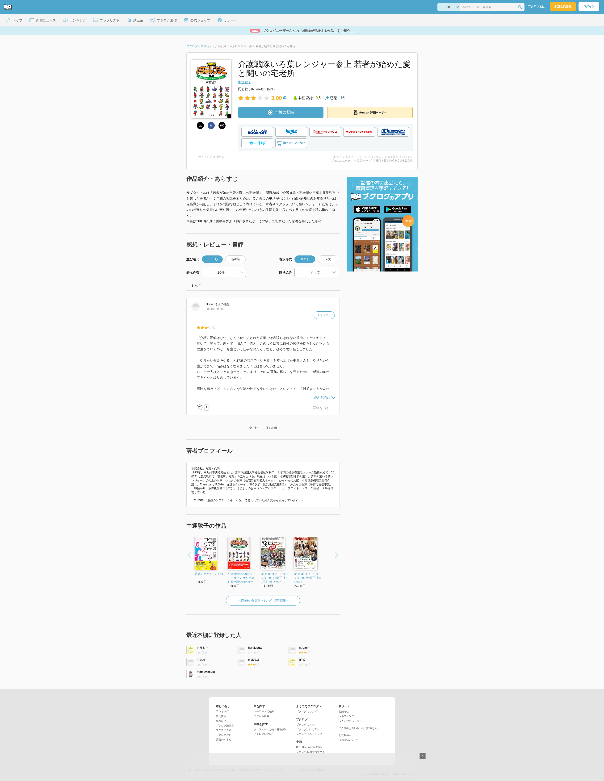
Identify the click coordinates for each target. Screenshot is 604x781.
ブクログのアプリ (306, 724)
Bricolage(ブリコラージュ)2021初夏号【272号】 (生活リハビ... (275, 578)
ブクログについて (306, 711)
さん (213, 304)
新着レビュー (223, 720)
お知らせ (344, 711)
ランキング (222, 711)
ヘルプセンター (348, 716)
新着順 (235, 259)
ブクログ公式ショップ (309, 733)
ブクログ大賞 (223, 730)
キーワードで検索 (264, 711)
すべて (196, 286)
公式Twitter (345, 735)
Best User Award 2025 (309, 747)
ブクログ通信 (223, 734)
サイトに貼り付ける (211, 157)
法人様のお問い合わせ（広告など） (359, 728)
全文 (328, 259)
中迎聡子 (244, 82)
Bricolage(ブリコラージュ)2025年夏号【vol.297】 (308, 578)
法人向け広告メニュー (352, 720)
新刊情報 (221, 716)
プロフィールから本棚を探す (270, 729)
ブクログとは (536, 6)
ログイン (589, 6)
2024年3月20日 (216, 309)
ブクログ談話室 (225, 725)
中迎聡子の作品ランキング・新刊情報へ (263, 600)
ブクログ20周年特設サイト (311, 751)
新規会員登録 (562, 6)
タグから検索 (261, 716)
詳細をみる (321, 408)
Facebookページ (348, 740)
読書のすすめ (223, 739)
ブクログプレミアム (307, 729)
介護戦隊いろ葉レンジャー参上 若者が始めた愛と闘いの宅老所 (242, 578)
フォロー (325, 315)
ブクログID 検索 (263, 733)
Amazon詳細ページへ (373, 112)
